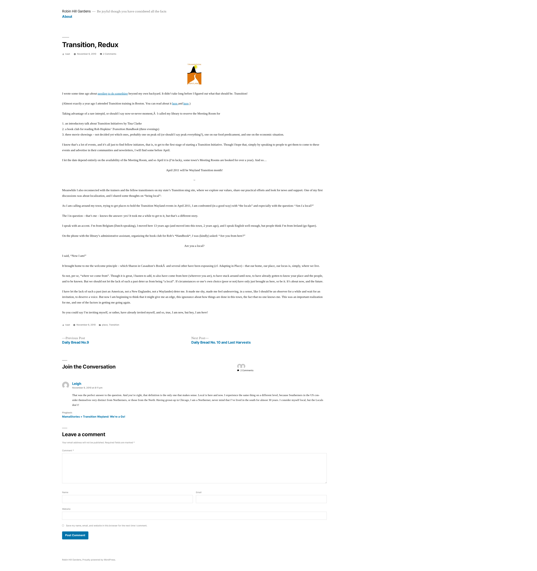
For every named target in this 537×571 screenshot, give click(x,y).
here (175, 103)
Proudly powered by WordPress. (99, 559)
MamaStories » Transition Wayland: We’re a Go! (93, 416)
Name (65, 492)
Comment (68, 450)
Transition (114, 324)
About (67, 16)
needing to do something (113, 94)
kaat (67, 54)
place (105, 324)
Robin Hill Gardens (76, 11)
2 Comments (109, 54)
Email (199, 492)
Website (66, 509)
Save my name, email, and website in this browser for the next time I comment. (106, 525)
